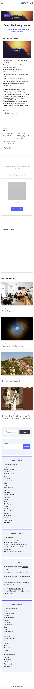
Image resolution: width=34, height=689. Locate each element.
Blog (5, 467)
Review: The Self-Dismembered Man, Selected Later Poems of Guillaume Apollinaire (16, 418)
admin (10, 29)
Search (6, 443)
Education (7, 478)
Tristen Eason (8, 573)
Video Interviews (9, 520)
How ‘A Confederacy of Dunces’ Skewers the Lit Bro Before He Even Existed (16, 591)
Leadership (7, 492)
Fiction (6, 485)
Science (6, 513)
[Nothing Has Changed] (17, 363)
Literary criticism (9, 495)
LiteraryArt (7, 497)
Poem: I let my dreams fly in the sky (23, 134)
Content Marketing (9, 474)
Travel (6, 518)
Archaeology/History (10, 465)
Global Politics (8, 488)
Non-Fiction (7, 504)
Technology (7, 515)
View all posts (17, 209)
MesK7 (20, 686)
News (5, 502)
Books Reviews (6, 413)
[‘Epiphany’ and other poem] (17, 328)
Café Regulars (8, 310)
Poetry (7, 15)
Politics (6, 508)
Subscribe (25, 432)
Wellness (7, 522)
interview (6, 490)
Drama (6, 476)
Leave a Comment (17, 31)
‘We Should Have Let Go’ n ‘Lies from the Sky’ (9, 143)
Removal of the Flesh (22, 573)
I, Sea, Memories (8, 133)
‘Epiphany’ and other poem (12, 346)
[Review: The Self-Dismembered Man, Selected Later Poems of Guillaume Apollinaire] (17, 398)
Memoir (6, 499)
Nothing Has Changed (11, 381)
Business (7, 471)
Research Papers (9, 511)
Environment (8, 481)
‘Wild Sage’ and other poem (12, 551)
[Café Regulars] (17, 293)
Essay (6, 483)
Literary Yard (26, 2)
